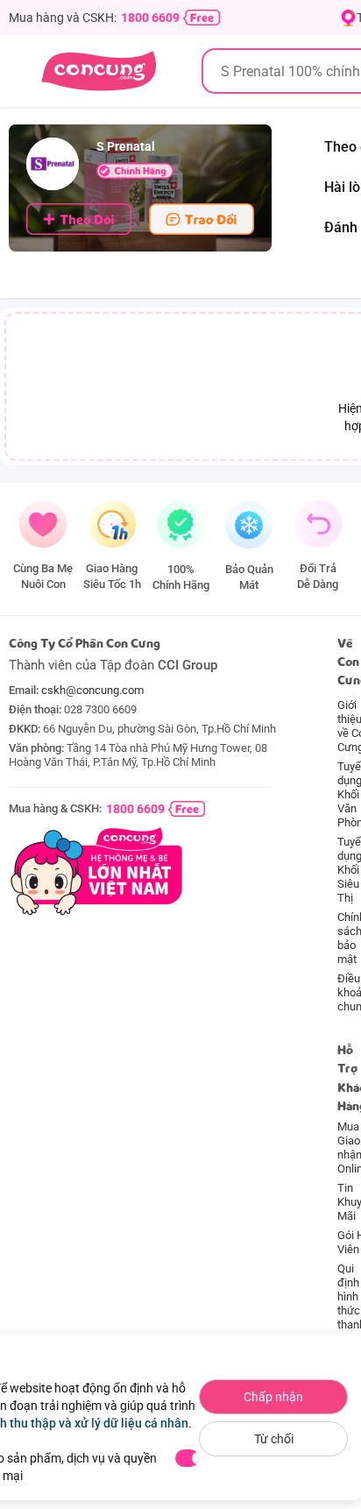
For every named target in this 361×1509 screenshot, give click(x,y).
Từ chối (274, 1439)
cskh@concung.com (92, 690)
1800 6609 (150, 17)
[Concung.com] (98, 71)
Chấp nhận (273, 1397)
